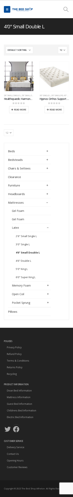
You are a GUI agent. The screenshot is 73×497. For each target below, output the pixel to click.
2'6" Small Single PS (30, 95)
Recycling (12, 373)
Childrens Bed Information (21, 410)
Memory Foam (21, 285)
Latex (15, 227)
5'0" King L (22, 269)
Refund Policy (14, 354)
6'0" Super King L (25, 277)
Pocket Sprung (21, 302)
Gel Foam (18, 211)
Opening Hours (15, 460)
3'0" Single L (45, 95)
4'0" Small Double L (28, 252)
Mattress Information (18, 397)
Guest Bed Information (19, 403)
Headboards (16, 194)
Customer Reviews (17, 467)
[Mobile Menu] (7, 9)
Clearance (14, 177)
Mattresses (16, 202)
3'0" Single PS (57, 95)
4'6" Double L (23, 260)
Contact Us (13, 453)
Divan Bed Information (19, 390)
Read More (20, 109)
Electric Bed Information (20, 417)
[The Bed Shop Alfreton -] (22, 9)
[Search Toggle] (66, 9)
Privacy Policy (14, 347)
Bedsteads (15, 160)
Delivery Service (15, 447)
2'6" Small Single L (12, 95)
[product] (18, 76)
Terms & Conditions (18, 360)
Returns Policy (14, 367)
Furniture (14, 185)
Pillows (12, 311)
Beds (11, 151)
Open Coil (18, 294)
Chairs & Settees (19, 168)
